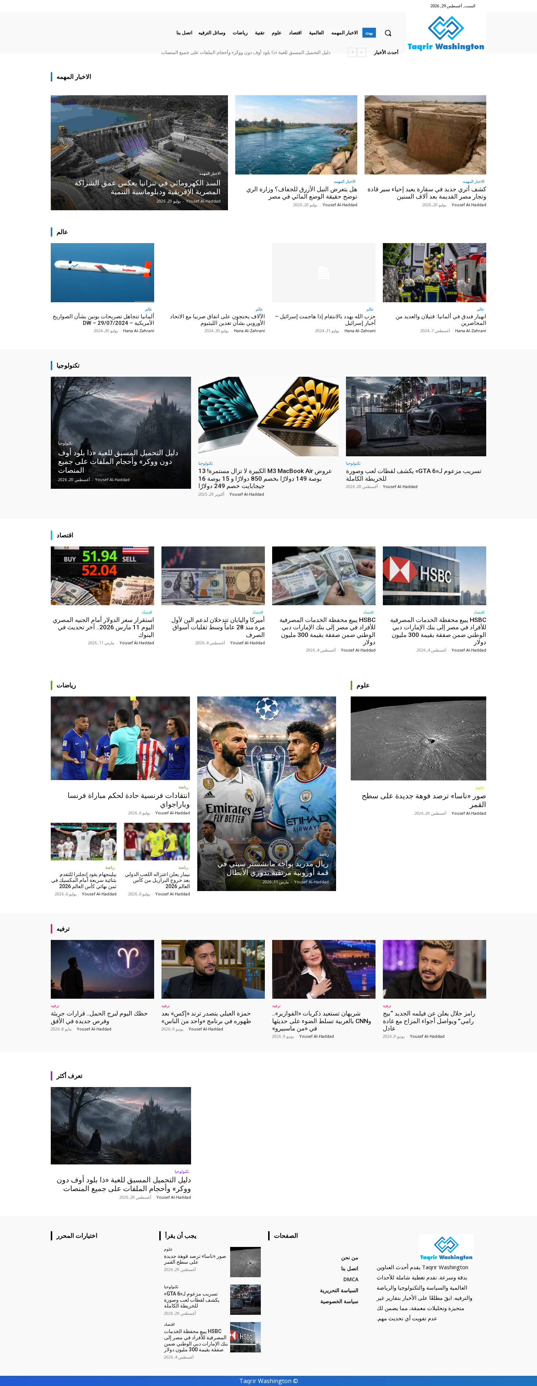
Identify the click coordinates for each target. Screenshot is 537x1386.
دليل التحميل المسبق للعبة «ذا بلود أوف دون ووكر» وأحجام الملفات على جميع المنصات (124, 1184)
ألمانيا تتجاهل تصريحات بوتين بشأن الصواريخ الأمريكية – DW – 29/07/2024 (103, 319)
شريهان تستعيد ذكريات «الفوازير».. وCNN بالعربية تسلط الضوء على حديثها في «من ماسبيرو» (321, 1021)
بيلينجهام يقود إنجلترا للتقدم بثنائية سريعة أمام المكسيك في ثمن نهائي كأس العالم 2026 (84, 880)
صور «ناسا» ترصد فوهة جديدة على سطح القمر (285, 52)
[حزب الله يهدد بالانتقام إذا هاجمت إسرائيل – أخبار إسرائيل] (324, 272)
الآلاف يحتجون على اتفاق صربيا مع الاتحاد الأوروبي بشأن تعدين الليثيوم (217, 319)
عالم (480, 309)
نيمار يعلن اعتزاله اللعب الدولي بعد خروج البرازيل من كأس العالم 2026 (157, 880)
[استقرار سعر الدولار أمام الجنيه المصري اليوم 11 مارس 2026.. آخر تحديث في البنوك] (102, 575)
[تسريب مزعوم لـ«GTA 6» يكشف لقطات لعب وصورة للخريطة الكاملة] (416, 417)
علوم (480, 787)
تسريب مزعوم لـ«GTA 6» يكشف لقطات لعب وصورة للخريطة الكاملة (192, 1300)
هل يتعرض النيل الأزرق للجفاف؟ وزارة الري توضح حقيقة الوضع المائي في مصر (301, 192)
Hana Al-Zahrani (470, 330)
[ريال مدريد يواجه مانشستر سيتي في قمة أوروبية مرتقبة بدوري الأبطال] (266, 793)
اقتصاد (479, 612)
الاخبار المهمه (210, 173)
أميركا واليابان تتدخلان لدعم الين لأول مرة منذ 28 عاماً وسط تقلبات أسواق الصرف (218, 627)
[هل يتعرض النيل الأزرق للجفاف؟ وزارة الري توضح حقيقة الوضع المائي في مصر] (296, 134)
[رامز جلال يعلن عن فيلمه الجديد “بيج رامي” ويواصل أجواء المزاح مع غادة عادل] (434, 969)
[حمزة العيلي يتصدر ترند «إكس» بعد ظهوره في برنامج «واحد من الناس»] (213, 969)
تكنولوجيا (65, 443)
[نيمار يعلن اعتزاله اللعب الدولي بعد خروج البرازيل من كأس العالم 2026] (157, 841)
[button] (388, 32)
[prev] (361, 52)
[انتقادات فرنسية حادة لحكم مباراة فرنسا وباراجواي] (120, 738)
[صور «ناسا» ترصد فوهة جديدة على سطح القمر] (418, 738)
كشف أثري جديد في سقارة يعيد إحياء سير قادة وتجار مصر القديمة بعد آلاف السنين (426, 192)
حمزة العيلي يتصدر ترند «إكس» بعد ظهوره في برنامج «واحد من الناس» (206, 1017)
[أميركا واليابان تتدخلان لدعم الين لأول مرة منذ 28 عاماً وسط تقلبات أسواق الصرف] (213, 575)
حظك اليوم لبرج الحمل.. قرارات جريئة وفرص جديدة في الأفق (99, 1017)
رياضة (183, 787)
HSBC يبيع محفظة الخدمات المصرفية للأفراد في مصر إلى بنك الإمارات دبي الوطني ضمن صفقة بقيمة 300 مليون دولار (215, 52)
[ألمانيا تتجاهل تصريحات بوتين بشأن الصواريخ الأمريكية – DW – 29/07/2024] (102, 272)
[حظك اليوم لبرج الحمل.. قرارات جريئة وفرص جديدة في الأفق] (102, 969)
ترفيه (387, 1005)
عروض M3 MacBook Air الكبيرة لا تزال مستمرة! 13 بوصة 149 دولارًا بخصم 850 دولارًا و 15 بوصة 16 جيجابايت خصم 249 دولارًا (265, 478)
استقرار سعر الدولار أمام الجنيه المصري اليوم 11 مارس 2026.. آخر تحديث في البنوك (103, 627)
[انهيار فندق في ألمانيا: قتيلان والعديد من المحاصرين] (434, 272)
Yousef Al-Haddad (469, 204)
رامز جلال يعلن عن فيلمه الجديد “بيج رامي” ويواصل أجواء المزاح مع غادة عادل (429, 1021)
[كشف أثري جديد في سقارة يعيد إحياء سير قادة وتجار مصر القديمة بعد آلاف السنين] (426, 134)
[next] (352, 52)
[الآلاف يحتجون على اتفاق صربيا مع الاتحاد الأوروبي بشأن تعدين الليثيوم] (213, 272)
